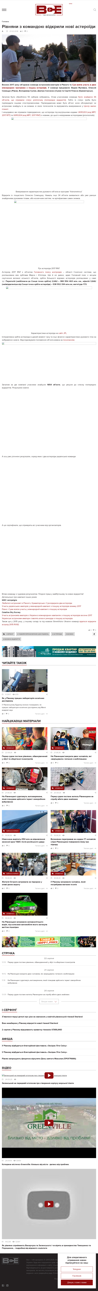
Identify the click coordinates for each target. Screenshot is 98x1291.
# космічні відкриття (11, 639)
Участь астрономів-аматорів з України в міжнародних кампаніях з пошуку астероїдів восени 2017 (47, 615)
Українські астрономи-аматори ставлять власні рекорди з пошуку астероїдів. (37, 618)
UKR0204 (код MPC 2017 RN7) (26, 115)
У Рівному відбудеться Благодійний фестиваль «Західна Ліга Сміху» (34, 1052)
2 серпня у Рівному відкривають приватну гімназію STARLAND (32, 1029)
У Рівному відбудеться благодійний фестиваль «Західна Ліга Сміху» (34, 1045)
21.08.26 (57, 753)
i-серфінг (10, 634)
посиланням (68, 340)
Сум (74, 84)
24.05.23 (8, 1080)
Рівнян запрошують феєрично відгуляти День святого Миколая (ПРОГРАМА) (39, 1058)
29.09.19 (8, 1161)
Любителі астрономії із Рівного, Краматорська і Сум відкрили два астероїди (37, 603)
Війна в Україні (13, 831)
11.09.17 (8, 695)
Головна (5, 21)
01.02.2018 (14, 31)
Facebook (76, 1276)
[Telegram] (7, 1285)
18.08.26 (57, 878)
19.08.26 (8, 835)
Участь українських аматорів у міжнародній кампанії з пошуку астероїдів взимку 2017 (41, 606)
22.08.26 (8, 753)
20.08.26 (57, 793)
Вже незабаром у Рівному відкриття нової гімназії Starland (30, 1023)
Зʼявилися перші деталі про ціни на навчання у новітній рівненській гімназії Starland (42, 1016)
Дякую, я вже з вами (77, 1282)
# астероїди (57, 634)
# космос (70, 634)
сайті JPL (62, 333)
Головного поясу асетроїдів (48, 272)
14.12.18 (8, 1242)
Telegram (77, 1269)
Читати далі (40, 714)
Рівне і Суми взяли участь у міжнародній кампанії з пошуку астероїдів (34, 609)
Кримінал (10, 748)
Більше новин (47, 1001)
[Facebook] (94, 634)
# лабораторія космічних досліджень (32, 634)
